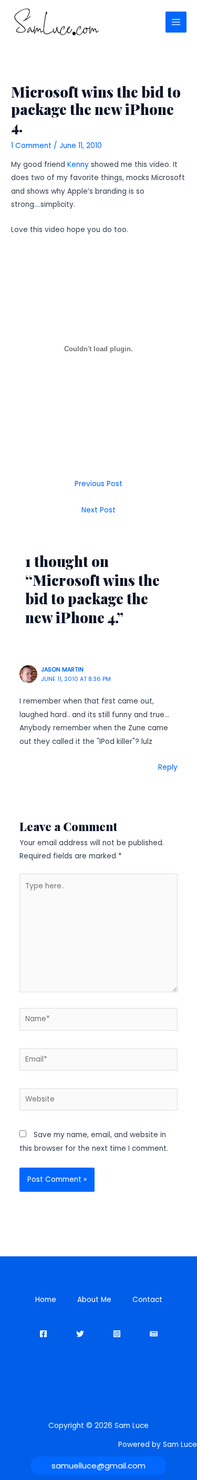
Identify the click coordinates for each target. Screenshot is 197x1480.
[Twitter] (80, 1334)
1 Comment (31, 146)
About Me (94, 1300)
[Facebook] (43, 1334)
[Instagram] (117, 1334)
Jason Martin (62, 670)
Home (45, 1300)
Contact (147, 1300)
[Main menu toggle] (176, 22)
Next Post (98, 510)
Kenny (78, 165)
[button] (98, 1465)
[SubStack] (153, 1334)
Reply (168, 767)
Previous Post (98, 484)
